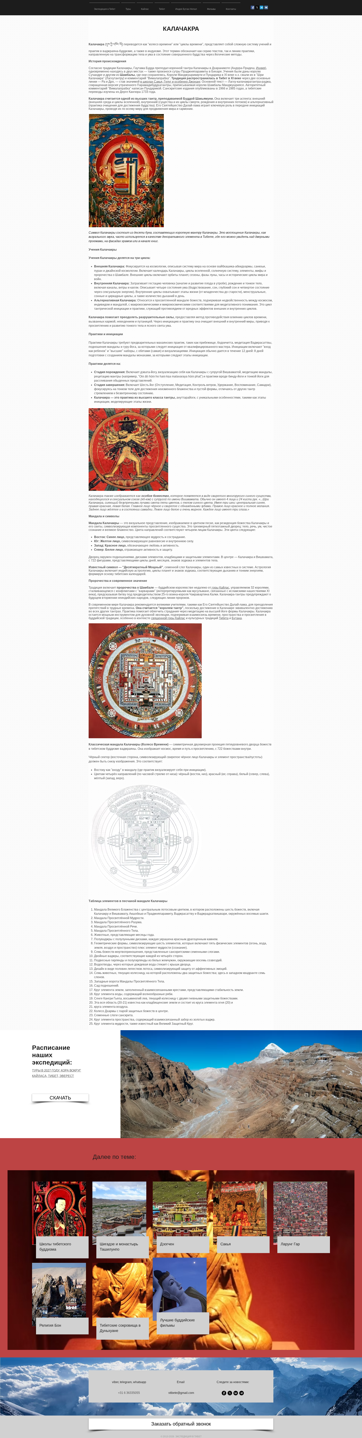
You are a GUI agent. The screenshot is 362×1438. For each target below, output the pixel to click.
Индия (260, 68)
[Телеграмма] (261, 7)
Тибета (224, 618)
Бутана (237, 618)
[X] (257, 7)
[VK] (235, 1393)
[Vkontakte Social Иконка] (266, 7)
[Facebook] (224, 1393)
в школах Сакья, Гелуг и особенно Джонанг (170, 81)
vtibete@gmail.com (181, 1392)
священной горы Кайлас (168, 618)
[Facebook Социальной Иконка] (252, 7)
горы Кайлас (220, 587)
